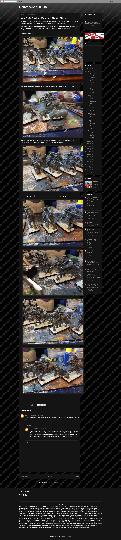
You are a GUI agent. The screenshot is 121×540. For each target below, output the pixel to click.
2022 (88, 144)
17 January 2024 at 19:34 (39, 428)
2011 (88, 172)
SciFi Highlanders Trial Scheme (92, 108)
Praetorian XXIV (33, 7)
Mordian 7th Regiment (91, 251)
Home (50, 476)
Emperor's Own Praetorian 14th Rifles (92, 241)
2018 (88, 154)
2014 (88, 164)
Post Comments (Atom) (53, 482)
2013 (88, 167)
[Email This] (38, 405)
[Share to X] (42, 405)
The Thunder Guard (93, 284)
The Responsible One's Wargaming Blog (92, 199)
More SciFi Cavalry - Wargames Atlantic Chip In (92, 79)
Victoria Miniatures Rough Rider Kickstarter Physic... (92, 99)
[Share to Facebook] (44, 405)
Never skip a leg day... (93, 224)
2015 (88, 162)
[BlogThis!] (40, 405)
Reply (26, 422)
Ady (96, 181)
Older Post (75, 476)
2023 (88, 141)
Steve (26, 415)
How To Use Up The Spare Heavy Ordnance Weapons (91, 88)
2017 (88, 156)
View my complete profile (96, 185)
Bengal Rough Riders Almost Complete (91, 134)
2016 (88, 159)
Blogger (70, 536)
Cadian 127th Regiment (91, 229)
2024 (88, 71)
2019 (88, 151)
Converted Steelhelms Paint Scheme (92, 115)
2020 (88, 149)
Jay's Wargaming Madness (92, 212)
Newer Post (24, 476)
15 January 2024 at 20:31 (36, 415)
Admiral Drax (91, 261)
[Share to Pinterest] (45, 405)
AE (30, 428)
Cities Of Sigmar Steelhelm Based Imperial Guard (91, 124)
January (91, 73)
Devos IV (89, 222)
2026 (88, 68)
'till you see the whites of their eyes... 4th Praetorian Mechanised (92, 272)
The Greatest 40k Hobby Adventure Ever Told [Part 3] (93, 287)
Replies (29, 425)
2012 (88, 169)
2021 (88, 146)
